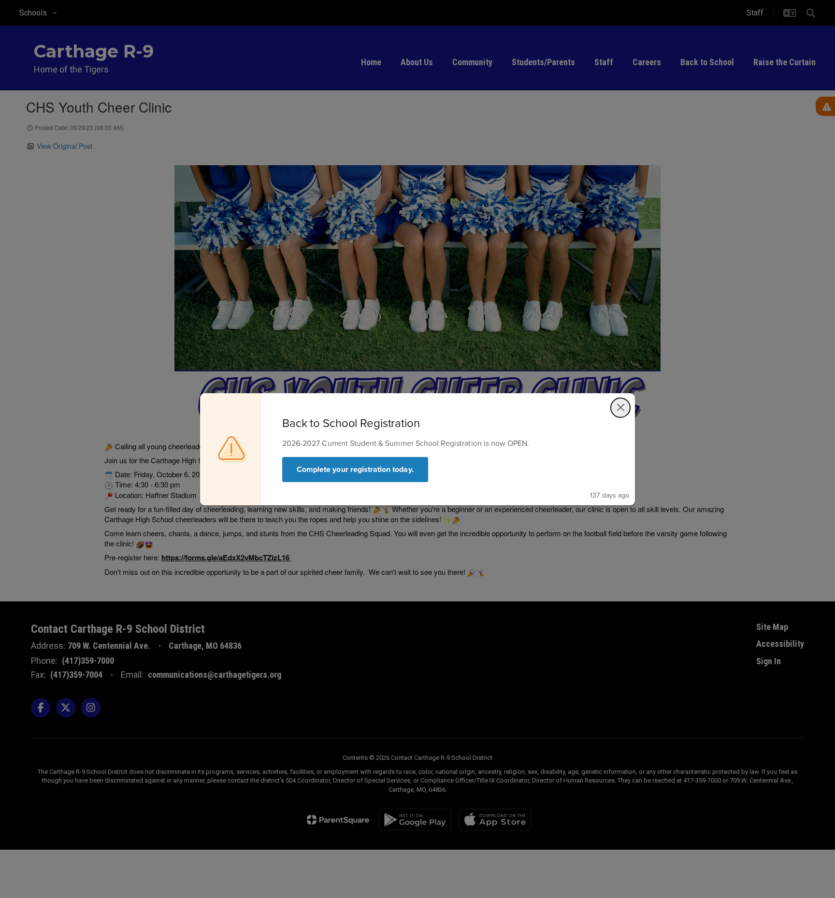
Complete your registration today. (355, 469)
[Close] (620, 407)
